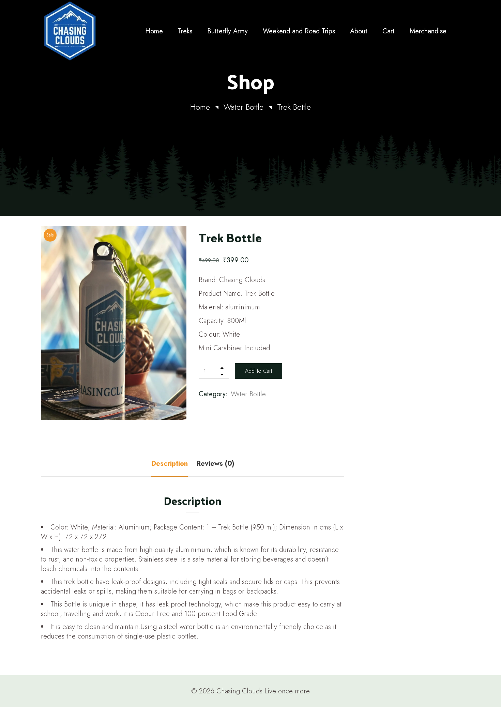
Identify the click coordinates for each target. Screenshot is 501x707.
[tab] (169, 464)
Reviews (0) (215, 463)
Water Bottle (243, 107)
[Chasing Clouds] (89, 31)
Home (200, 107)
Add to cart (258, 371)
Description (169, 463)
